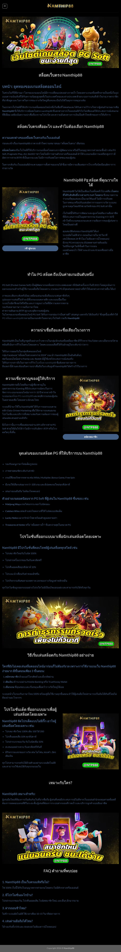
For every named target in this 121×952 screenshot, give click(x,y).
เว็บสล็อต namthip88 (45, 362)
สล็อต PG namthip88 (22, 396)
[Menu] (5, 6)
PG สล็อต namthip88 (12, 318)
